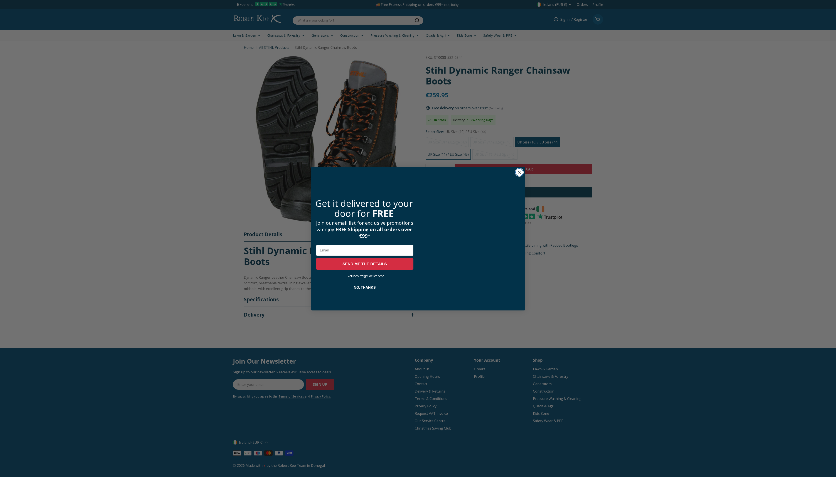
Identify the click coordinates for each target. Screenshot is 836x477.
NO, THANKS (365, 287)
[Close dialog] (519, 172)
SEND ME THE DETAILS (364, 264)
